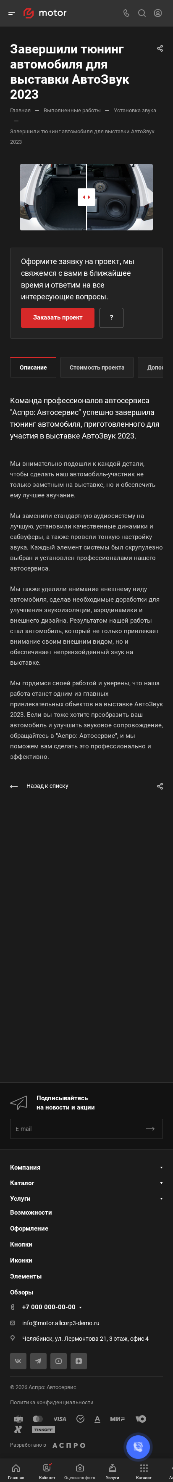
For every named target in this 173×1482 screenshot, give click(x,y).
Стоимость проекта (97, 367)
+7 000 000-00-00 (49, 1307)
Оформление (29, 1228)
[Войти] (158, 13)
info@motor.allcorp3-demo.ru (61, 1323)
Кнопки (21, 1244)
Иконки (21, 1260)
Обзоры (21, 1292)
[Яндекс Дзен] (79, 1361)
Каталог (22, 1183)
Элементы (26, 1276)
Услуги (20, 1198)
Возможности (31, 1212)
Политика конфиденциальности (52, 1402)
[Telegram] (38, 1361)
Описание (33, 367)
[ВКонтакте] (18, 1361)
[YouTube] (58, 1361)
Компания (25, 1167)
